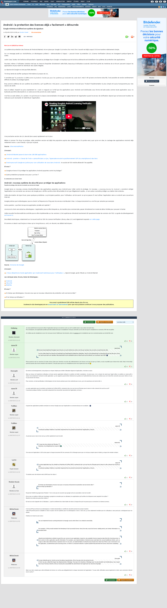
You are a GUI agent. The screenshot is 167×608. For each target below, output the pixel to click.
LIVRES (69, 6)
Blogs (46, 1)
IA (33, 4)
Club (88, 1)
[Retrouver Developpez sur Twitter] (161, 7)
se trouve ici (8, 215)
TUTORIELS (50, 6)
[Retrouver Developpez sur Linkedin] (165, 7)
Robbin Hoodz (14, 482)
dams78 (14, 345)
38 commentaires (36, 32)
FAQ (41, 1)
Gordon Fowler (24, 32)
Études (76, 1)
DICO (103, 6)
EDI (59, 4)
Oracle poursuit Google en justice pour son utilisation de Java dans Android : (33, 163)
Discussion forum (152, 81)
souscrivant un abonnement (58, 305)
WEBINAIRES (61, 6)
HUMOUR (109, 6)
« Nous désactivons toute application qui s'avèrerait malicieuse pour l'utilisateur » (35, 273)
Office (78, 4)
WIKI (99, 6)
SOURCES (88, 6)
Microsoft (42, 4)
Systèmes (91, 4)
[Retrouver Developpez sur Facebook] (163, 7)
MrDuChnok (14, 509)
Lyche (14, 460)
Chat (52, 1)
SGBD (73, 4)
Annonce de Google (17, 265)
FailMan (14, 406)
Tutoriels (34, 1)
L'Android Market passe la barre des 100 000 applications (26, 155)
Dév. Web (53, 4)
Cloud (28, 4)
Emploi (69, 1)
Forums (26, 1)
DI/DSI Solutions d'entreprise (17, 4)
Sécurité (9, 283)
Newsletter (60, 1)
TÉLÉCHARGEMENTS (78, 6)
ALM (36, 4)
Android (9, 281)
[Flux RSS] (159, 7)
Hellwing (14, 328)
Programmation (66, 4)
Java (48, 4)
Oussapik (14, 371)
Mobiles (84, 4)
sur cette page (94, 219)
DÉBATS (94, 6)
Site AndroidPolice (16, 146)
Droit (83, 1)
